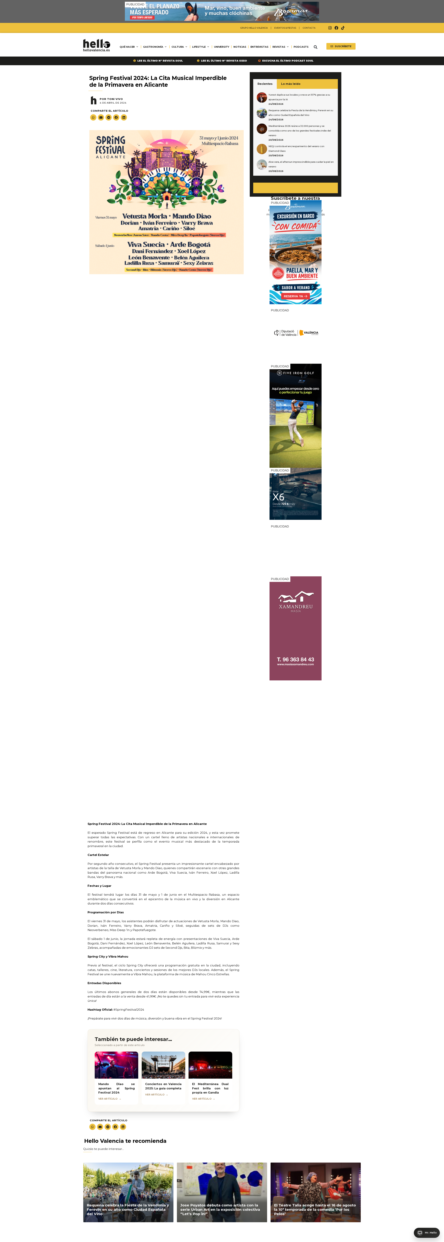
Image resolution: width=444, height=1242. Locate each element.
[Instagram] (330, 28)
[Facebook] (336, 28)
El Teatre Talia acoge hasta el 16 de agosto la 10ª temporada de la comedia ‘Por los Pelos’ (315, 1209)
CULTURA (178, 46)
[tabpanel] (295, 132)
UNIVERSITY (221, 46)
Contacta (309, 28)
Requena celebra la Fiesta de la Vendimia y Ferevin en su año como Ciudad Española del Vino (128, 1209)
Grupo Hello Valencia (254, 28)
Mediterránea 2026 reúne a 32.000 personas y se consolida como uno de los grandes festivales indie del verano (299, 131)
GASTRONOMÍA (153, 46)
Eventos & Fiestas (285, 28)
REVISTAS (278, 46)
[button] (315, 47)
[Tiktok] (343, 28)
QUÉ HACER (127, 46)
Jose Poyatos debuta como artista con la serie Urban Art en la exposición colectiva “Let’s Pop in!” (220, 1209)
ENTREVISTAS (259, 46)
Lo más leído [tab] (290, 84)
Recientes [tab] (265, 84)
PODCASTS (301, 46)
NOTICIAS (239, 46)
